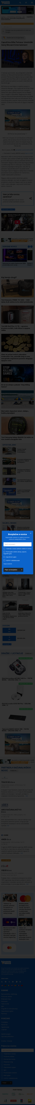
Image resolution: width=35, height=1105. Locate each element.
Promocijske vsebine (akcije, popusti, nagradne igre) (15, 552)
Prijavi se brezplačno (11, 570)
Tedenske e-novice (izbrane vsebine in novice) (18, 548)
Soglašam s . (13, 560)
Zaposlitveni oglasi (11, 557)
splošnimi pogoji (16, 560)
